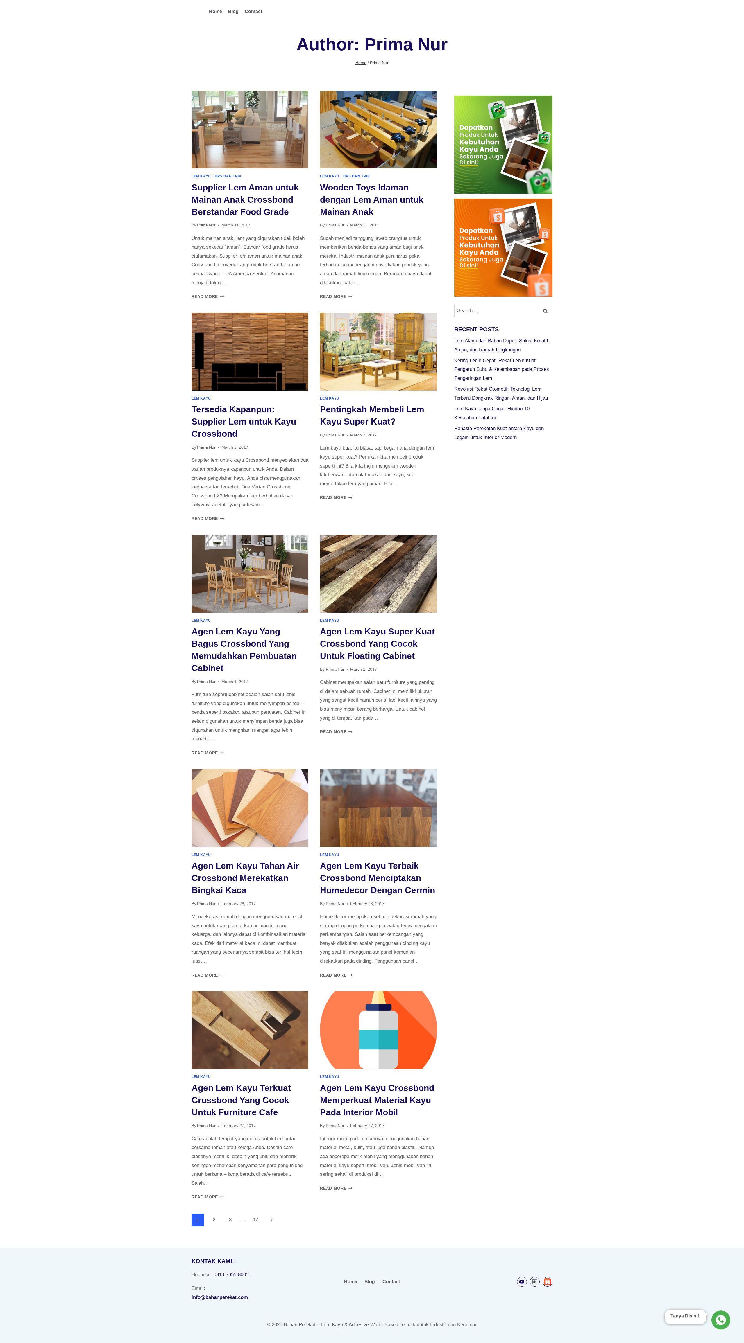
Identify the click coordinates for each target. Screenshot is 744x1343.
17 (255, 1219)
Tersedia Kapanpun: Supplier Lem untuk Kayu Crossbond (244, 421)
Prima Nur (206, 225)
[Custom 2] (547, 1282)
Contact (253, 11)
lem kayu (201, 176)
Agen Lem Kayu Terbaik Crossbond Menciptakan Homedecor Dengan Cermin (377, 878)
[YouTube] (522, 1282)
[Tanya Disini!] (720, 1321)
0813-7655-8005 (231, 1274)
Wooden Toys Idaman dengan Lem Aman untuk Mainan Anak (371, 200)
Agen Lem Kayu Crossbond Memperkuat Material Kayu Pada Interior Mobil (377, 1100)
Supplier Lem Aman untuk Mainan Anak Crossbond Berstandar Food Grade (245, 200)
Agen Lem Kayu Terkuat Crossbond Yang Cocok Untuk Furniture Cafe (241, 1100)
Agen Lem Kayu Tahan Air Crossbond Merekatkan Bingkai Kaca (245, 878)
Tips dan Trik (228, 176)
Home (215, 11)
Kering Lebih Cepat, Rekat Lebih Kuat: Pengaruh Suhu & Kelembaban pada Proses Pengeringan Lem (501, 369)
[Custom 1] (535, 1282)
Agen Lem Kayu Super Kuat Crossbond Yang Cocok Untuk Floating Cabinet (377, 644)
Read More (208, 296)
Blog (233, 11)
